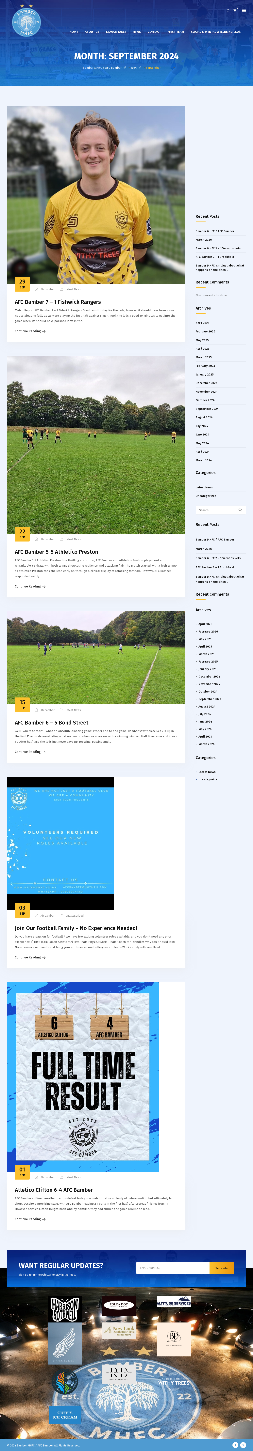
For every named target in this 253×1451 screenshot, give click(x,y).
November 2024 (206, 391)
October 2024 (205, 400)
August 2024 (204, 417)
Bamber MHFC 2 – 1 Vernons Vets (218, 248)
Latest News (73, 289)
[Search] (243, 510)
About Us (92, 32)
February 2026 (205, 331)
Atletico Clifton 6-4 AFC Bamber (54, 1190)
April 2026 (203, 323)
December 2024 (206, 383)
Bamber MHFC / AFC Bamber (215, 231)
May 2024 (202, 443)
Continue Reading (28, 331)
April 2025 (202, 348)
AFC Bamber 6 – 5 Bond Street (51, 722)
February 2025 (205, 366)
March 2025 (204, 357)
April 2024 (203, 451)
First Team (175, 32)
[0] (234, 10)
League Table (116, 32)
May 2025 (202, 340)
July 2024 (202, 426)
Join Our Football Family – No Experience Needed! (76, 928)
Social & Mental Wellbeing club (216, 32)
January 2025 (205, 374)
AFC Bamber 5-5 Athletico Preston (56, 552)
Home (74, 32)
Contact (154, 32)
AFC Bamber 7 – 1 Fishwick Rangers (58, 302)
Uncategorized (74, 915)
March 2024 (204, 460)
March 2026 (204, 239)
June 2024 (202, 434)
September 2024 (207, 409)
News (137, 32)
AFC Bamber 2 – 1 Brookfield (215, 257)
